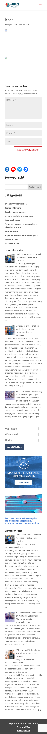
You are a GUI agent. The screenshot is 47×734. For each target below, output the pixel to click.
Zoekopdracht (35, 187)
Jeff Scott (13, 24)
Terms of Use (23, 727)
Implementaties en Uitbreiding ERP (21, 235)
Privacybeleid (23, 730)
